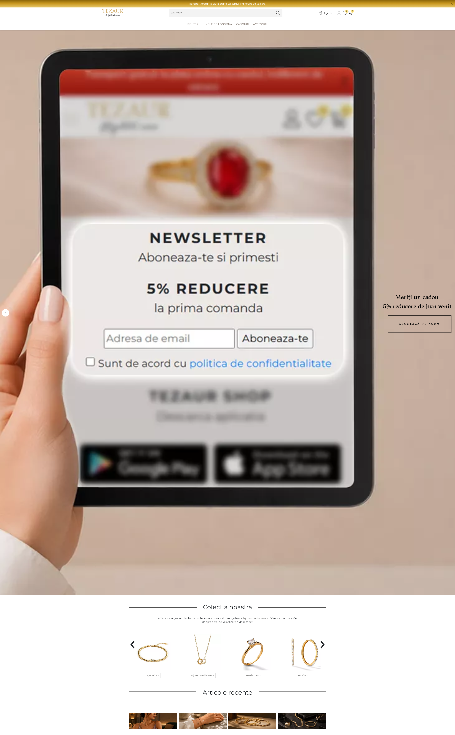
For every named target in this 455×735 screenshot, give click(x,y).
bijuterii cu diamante (255, 618)
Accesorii (260, 24)
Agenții (328, 13)
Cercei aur (302, 675)
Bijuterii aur (153, 675)
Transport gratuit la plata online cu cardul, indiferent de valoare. (227, 3)
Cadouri (242, 24)
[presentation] (132, 642)
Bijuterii (193, 24)
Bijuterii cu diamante (202, 675)
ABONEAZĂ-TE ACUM (419, 324)
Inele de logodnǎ (218, 24)
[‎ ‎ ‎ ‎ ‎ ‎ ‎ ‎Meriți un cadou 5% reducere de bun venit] (227, 312)
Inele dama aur (252, 675)
